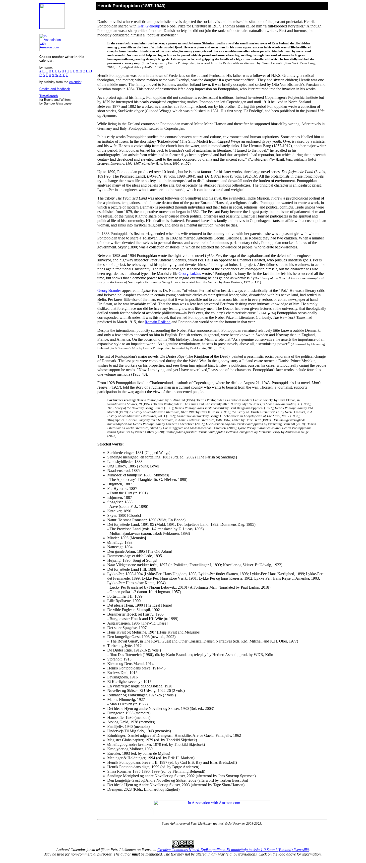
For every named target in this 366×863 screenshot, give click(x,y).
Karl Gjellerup (148, 26)
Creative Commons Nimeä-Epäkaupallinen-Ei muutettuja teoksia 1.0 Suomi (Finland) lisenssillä (233, 850)
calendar (75, 82)
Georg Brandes (109, 290)
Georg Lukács (190, 273)
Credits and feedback (54, 89)
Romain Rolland (158, 322)
